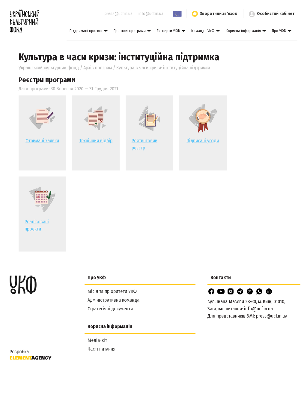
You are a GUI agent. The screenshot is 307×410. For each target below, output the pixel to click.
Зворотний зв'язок (218, 13)
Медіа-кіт (97, 340)
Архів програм (98, 68)
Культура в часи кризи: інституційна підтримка (163, 68)
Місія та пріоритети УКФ (112, 291)
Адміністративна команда (113, 300)
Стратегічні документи (110, 309)
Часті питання (101, 349)
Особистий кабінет (275, 13)
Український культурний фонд (49, 68)
